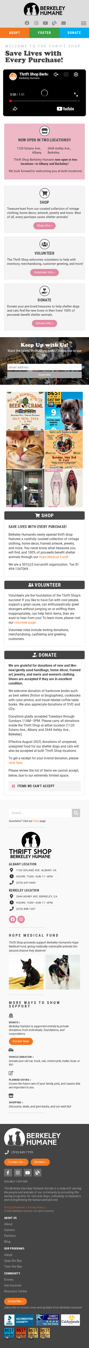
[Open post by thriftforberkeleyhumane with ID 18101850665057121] (64, 488)
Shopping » (16, 1102)
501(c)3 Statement (14, 1207)
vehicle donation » (21, 1056)
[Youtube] (45, 23)
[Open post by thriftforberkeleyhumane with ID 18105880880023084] (64, 411)
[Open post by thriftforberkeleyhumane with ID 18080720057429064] (64, 449)
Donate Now (21, 1041)
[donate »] (11, 1016)
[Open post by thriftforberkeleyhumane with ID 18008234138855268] (25, 488)
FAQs (36, 821)
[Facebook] (27, 23)
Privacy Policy (36, 1207)
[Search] (76, 813)
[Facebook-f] (8, 1173)
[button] (83, 23)
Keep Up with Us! (44, 345)
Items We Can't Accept (36, 786)
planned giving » (20, 1079)
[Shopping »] (11, 1096)
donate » (14, 1022)
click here (15, 763)
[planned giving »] (11, 1073)
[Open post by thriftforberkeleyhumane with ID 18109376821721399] (25, 449)
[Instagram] (36, 23)
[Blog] (54, 23)
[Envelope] (63, 23)
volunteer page (25, 622)
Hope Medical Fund (53, 557)
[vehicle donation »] (11, 1050)
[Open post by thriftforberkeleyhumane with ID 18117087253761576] (25, 411)
